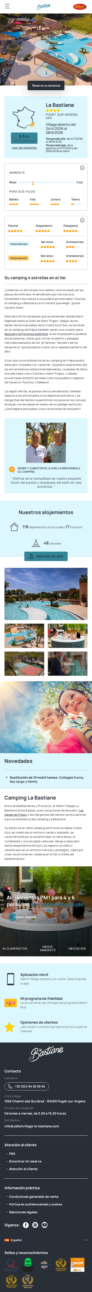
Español (16, 1240)
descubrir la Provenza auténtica (26, 334)
